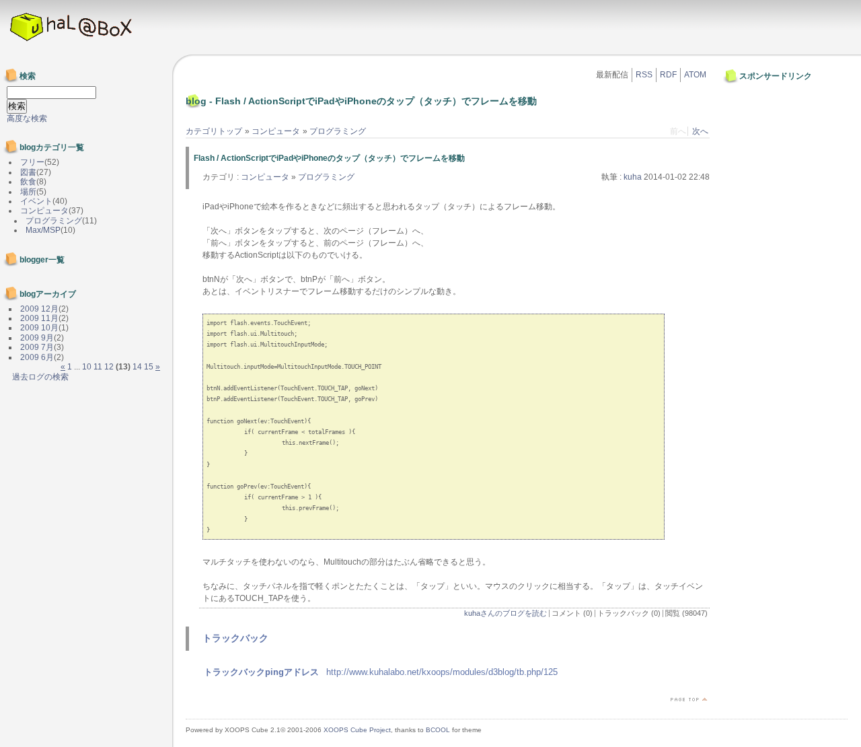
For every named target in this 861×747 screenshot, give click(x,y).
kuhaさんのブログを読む (505, 613)
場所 (28, 192)
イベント (36, 201)
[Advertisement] (766, 116)
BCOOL (438, 730)
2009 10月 (39, 327)
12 (109, 366)
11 (97, 366)
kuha (633, 177)
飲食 (28, 181)
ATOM (695, 74)
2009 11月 (39, 318)
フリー (32, 162)
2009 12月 (39, 309)
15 (148, 366)
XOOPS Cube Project (357, 730)
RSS (644, 74)
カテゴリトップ (214, 131)
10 (86, 366)
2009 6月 (37, 357)
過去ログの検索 (40, 377)
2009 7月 (37, 347)
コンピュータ (276, 131)
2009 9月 (37, 338)
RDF (668, 74)
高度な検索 (27, 118)
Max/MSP (43, 230)
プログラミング (337, 131)
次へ (700, 131)
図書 (28, 172)
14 (137, 366)
